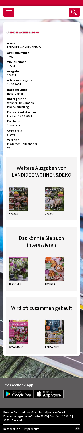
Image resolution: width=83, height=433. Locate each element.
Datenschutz (11, 429)
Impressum (31, 429)
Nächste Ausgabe (19, 80)
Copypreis (14, 131)
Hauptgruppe (17, 90)
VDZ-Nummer (16, 62)
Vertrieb (13, 140)
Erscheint (14, 121)
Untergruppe (16, 99)
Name (11, 43)
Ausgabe (13, 71)
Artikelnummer (18, 53)
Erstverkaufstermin (21, 112)
